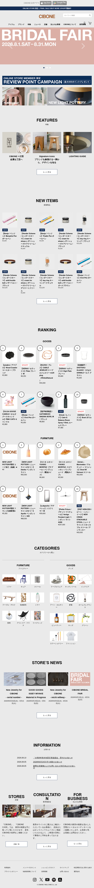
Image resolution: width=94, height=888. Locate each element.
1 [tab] (44, 68)
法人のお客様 (55, 24)
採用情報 (44, 871)
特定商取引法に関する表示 (83, 867)
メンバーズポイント (29, 867)
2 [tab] (47, 68)
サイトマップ (64, 867)
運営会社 (77, 871)
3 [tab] (50, 68)
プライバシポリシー (11, 871)
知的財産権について (29, 871)
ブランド (21, 24)
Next (82, 46)
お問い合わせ (64, 871)
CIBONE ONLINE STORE (47, 17)
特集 (29, 24)
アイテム (11, 24)
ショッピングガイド (48, 867)
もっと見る (47, 172)
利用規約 (7, 867)
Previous (12, 46)
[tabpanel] (47, 46)
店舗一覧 (16, 844)
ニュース (37, 24)
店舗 (45, 24)
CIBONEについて (70, 24)
